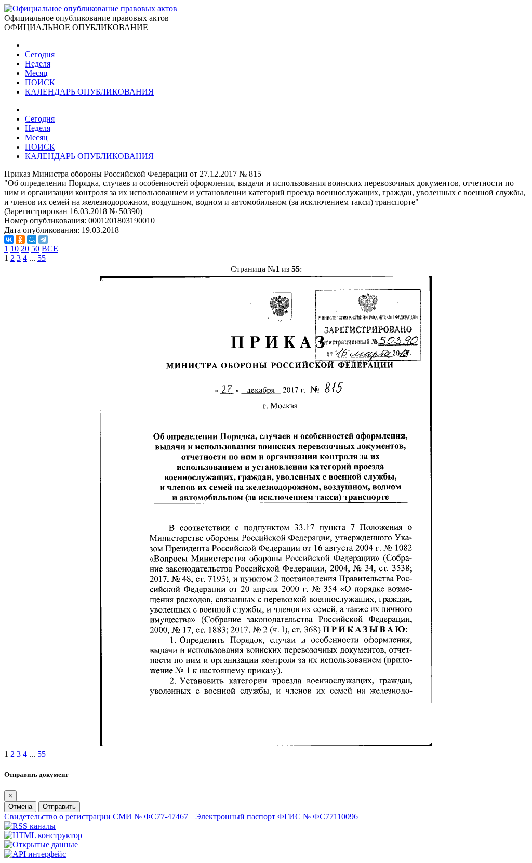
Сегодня (40, 54)
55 (41, 258)
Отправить (59, 807)
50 (35, 248)
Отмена (20, 807)
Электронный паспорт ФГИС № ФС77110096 (276, 816)
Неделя (37, 63)
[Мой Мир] (31, 239)
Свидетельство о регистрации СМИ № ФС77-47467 (96, 816)
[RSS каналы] (30, 825)
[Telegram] (43, 239)
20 (25, 248)
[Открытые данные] (41, 844)
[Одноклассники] (20, 239)
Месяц (36, 73)
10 (14, 248)
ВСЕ (50, 248)
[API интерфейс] (35, 853)
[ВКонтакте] (9, 239)
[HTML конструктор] (43, 835)
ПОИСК (40, 82)
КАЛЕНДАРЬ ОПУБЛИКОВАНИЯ (89, 91)
